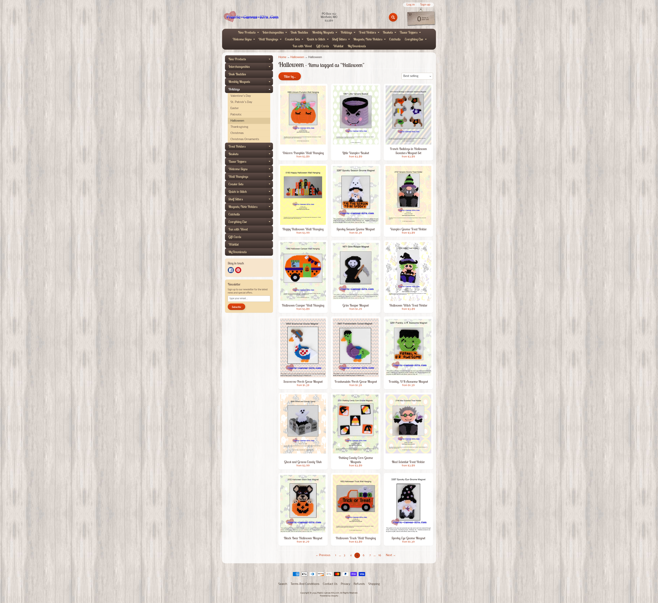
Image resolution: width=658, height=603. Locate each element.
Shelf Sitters (341, 40)
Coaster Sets (294, 40)
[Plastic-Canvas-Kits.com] (250, 17)
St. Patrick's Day (241, 102)
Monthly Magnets (325, 33)
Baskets (390, 33)
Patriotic (236, 114)
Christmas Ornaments (244, 139)
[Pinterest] (238, 270)
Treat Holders (369, 33)
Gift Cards (322, 46)
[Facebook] (231, 270)
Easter (234, 108)
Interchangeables (275, 33)
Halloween (237, 120)
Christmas (237, 133)
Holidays (348, 33)
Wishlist (338, 46)
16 (379, 555)
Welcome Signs (244, 40)
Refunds (359, 584)
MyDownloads (357, 46)
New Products (249, 33)
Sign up (425, 4)
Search (282, 584)
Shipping (374, 584)
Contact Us (330, 584)
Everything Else (416, 40)
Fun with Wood (302, 46)
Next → (391, 555)
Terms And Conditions (305, 584)
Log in (411, 4)
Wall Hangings (270, 40)
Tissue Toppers (411, 33)
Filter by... (290, 76)
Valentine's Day (240, 96)
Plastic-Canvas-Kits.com (328, 593)
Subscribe (236, 307)
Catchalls (394, 39)
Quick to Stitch (318, 40)
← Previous (323, 555)
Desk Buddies (299, 32)
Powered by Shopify (329, 596)
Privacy (345, 584)
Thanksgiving (239, 127)
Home (282, 57)
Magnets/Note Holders (370, 40)
